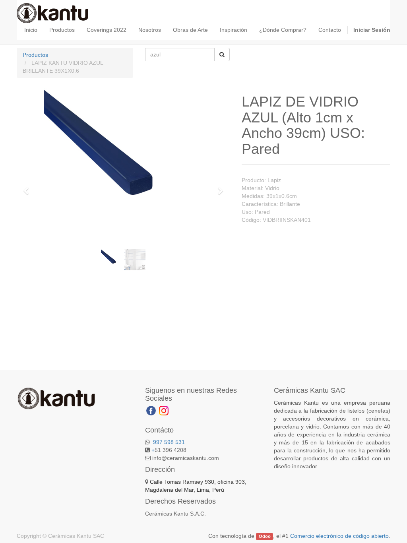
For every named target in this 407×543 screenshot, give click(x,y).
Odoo (265, 536)
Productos (35, 55)
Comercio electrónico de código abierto (339, 536)
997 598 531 (168, 442)
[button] (29, 187)
